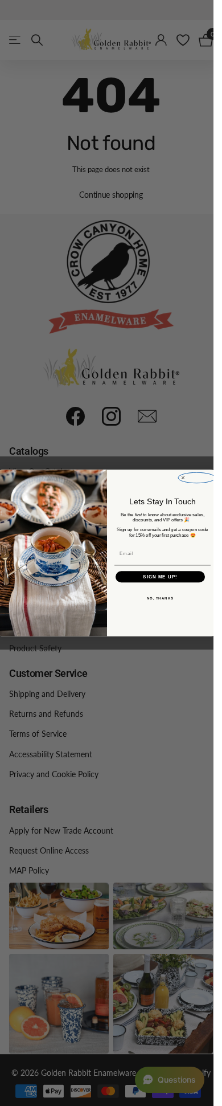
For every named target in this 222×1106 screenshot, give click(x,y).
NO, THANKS (160, 599)
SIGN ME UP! (160, 576)
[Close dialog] (196, 477)
